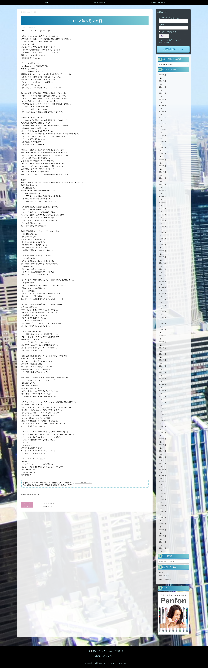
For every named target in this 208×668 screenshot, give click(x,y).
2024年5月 (162, 233)
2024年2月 (162, 251)
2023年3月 (162, 317)
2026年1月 (162, 111)
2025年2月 (162, 178)
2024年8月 (162, 214)
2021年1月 (162, 475)
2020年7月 (162, 512)
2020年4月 (162, 530)
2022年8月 (162, 360)
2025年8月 (162, 141)
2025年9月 (162, 135)
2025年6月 (162, 154)
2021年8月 (162, 433)
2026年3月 (162, 99)
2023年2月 (162, 324)
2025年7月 (162, 148)
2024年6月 (162, 226)
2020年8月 (162, 505)
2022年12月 (163, 336)
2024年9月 (162, 208)
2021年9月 (162, 427)
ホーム (46, 2)
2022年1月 (162, 402)
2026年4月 (162, 93)
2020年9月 (162, 499)
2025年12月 (163, 117)
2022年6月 (162, 372)
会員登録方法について (173, 49)
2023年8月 (162, 287)
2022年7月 (162, 366)
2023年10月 (163, 275)
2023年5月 (162, 305)
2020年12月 (163, 481)
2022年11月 (163, 342)
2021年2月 (162, 469)
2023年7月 (162, 293)
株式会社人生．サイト (104, 656)
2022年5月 (162, 378)
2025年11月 (163, 123)
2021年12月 (163, 408)
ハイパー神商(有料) (157, 2)
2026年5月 (162, 87)
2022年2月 (162, 396)
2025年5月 (162, 160)
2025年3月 (162, 172)
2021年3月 (162, 463)
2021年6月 (162, 445)
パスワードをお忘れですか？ (170, 40)
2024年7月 (162, 220)
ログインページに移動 (83, 483)
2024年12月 (163, 190)
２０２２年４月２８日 (46, 503)
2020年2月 (162, 542)
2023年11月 (163, 269)
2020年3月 (162, 536)
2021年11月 (163, 414)
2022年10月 (163, 348)
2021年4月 (162, 457)
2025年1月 (162, 184)
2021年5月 (162, 451)
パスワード (163, 25)
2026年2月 (162, 105)
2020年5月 (162, 524)
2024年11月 (163, 196)
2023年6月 (162, 299)
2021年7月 (162, 439)
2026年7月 (162, 75)
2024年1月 (162, 257)
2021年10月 (163, 420)
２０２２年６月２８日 (46, 506)
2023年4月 (162, 311)
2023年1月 (162, 330)
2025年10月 (163, 129)
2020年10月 (163, 493)
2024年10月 (163, 202)
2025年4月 (162, 166)
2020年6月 (162, 518)
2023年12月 (163, 263)
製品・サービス (99, 2)
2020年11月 (163, 487)
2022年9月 (162, 354)
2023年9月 (162, 281)
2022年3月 (162, 390)
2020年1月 (162, 548)
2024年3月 (162, 245)
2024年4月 (162, 239)
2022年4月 (162, 384)
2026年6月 (162, 81)
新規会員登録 (54, 485)
